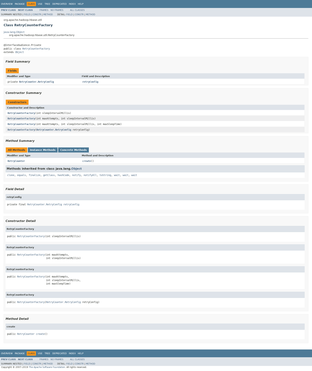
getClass (49, 175)
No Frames (57, 10)
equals (21, 175)
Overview (7, 4)
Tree (47, 4)
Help (80, 4)
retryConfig (90, 81)
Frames (44, 10)
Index (72, 4)
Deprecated (59, 4)
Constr (36, 14)
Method (48, 14)
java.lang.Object (14, 32)
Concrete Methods (73, 150)
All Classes (77, 10)
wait (117, 175)
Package (20, 4)
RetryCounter (16, 161)
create (86, 161)
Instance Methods (42, 150)
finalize (34, 175)
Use (40, 4)
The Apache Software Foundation (47, 367)
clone (10, 175)
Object (19, 52)
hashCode (63, 175)
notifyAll (90, 175)
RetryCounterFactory (36, 48)
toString (105, 175)
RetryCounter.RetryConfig (36, 81)
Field (27, 14)
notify (76, 175)
